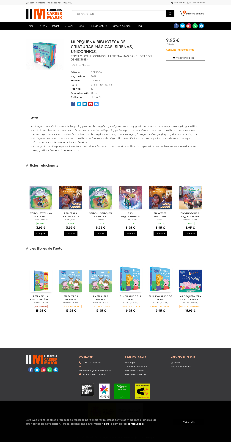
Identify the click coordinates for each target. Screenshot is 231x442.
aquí (107, 423)
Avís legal (130, 362)
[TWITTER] (182, 25)
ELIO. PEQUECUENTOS (130, 215)
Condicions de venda (136, 366)
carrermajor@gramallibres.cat (95, 370)
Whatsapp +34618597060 (59, 2)
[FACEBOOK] (176, 25)
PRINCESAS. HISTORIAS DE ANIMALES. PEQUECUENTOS (71, 215)
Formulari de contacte (94, 374)
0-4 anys (95, 80)
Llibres (42, 26)
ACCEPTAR (189, 421)
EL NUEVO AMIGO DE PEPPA (160, 298)
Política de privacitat (135, 374)
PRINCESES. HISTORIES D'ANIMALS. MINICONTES (160, 215)
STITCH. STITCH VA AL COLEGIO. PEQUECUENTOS (41, 215)
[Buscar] (170, 13)
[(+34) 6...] (195, 25)
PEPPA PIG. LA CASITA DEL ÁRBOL (41, 298)
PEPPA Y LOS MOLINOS (71, 298)
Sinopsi (35, 117)
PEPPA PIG (96, 97)
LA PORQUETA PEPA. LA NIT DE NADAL (190, 298)
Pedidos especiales (181, 366)
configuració (135, 423)
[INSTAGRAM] (188, 25)
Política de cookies (135, 370)
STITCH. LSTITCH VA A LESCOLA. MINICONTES (100, 215)
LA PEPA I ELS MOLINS (100, 298)
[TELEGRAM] (201, 25)
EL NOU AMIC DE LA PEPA (130, 298)
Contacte (40, 2)
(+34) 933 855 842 (92, 362)
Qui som (30, 2)
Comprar (41, 233)
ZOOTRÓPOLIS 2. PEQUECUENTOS (190, 215)
